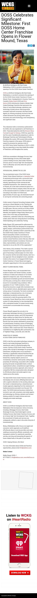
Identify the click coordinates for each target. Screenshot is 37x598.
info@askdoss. (15, 457)
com (21, 457)
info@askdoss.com (25, 448)
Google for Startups (15, 133)
